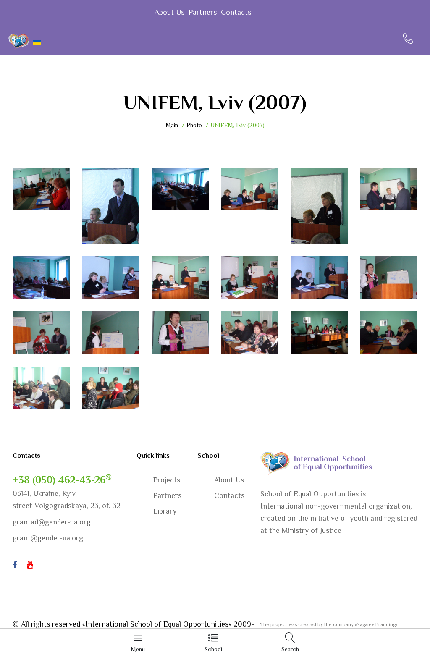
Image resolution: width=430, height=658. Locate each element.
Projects (166, 480)
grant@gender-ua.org (48, 538)
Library (164, 511)
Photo (194, 125)
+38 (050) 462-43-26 (59, 479)
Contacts (236, 12)
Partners (203, 12)
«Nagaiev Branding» (376, 624)
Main (172, 125)
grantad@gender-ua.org (52, 522)
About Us (169, 12)
